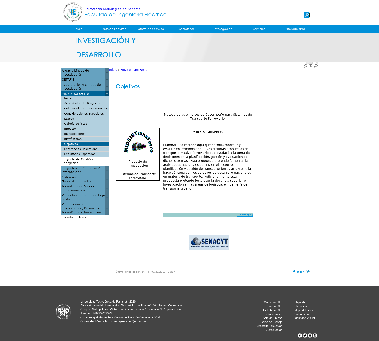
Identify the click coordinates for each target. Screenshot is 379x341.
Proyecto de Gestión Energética (77, 161)
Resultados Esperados (79, 154)
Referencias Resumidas (80, 149)
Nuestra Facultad (115, 29)
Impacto (70, 128)
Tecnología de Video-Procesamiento (78, 188)
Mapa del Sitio (303, 310)
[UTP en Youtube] (310, 335)
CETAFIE (68, 79)
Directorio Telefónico (269, 326)
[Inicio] (72, 12)
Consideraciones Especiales (84, 113)
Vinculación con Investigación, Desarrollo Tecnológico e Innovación (81, 208)
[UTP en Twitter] (305, 335)
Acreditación (274, 330)
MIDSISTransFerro (134, 69)
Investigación (223, 29)
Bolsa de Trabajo (271, 322)
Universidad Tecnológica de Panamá (112, 9)
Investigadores (74, 133)
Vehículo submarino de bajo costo (83, 197)
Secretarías (186, 29)
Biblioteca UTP (272, 310)
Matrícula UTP (273, 302)
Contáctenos (302, 314)
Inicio (78, 29)
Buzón (299, 271)
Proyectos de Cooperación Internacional (82, 170)
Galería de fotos (75, 123)
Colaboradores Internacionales (86, 108)
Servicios (259, 29)
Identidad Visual (304, 318)
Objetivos (71, 144)
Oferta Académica (151, 29)
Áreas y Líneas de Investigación (75, 72)
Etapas (69, 118)
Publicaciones (295, 29)
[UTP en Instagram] (315, 335)
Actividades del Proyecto (82, 103)
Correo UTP (274, 306)
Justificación (73, 138)
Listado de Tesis (74, 217)
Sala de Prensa (272, 318)
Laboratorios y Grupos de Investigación (81, 86)
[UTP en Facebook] (300, 335)
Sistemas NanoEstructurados (76, 179)
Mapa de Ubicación (300, 304)
